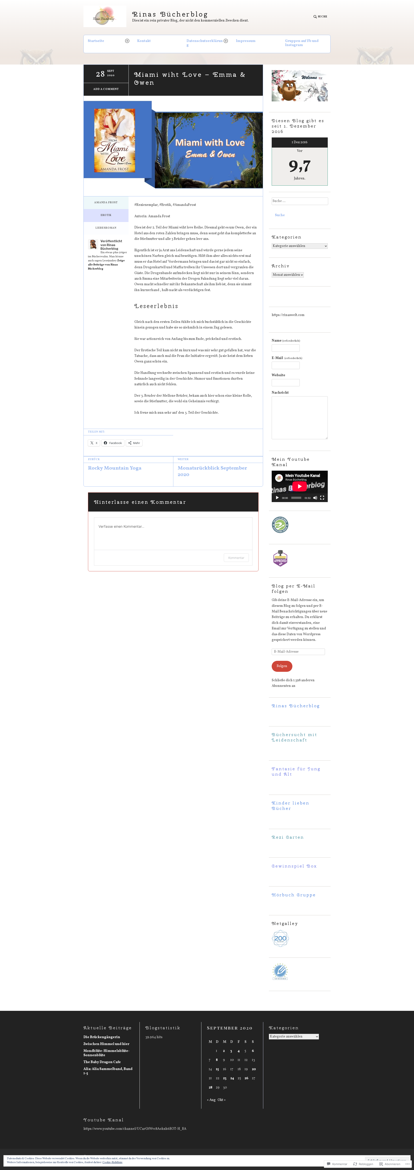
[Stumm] (315, 498)
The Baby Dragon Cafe (102, 1062)
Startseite (96, 41)
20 (254, 1069)
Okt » (222, 1100)
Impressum (246, 41)
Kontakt (144, 41)
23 (224, 1078)
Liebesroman (106, 228)
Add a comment (106, 89)
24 (232, 1078)
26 (246, 1078)
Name (286, 340)
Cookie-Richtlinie (112, 1162)
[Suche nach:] (300, 202)
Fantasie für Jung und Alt (296, 771)
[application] (300, 486)
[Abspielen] (277, 498)
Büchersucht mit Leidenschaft (294, 737)
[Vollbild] (322, 498)
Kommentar (236, 558)
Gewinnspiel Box (294, 866)
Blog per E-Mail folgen (293, 588)
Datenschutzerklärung (205, 43)
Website (278, 375)
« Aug (211, 1100)
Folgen (282, 666)
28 (210, 1087)
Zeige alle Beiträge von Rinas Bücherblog (106, 265)
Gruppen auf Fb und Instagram (301, 43)
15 (217, 1069)
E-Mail (287, 358)
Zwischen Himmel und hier (106, 1044)
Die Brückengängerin (101, 1037)
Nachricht (280, 392)
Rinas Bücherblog (170, 14)
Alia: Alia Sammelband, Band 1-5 (107, 1071)
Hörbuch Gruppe (294, 895)
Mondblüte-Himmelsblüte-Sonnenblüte (106, 1053)
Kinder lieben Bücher (290, 805)
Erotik (106, 215)
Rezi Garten (288, 837)
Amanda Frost (106, 202)
